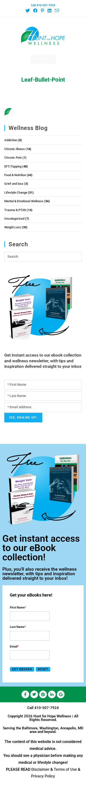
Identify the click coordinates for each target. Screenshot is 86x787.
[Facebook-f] (25, 694)
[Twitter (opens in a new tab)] (28, 10)
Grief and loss (13, 183)
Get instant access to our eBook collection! (41, 548)
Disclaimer (40, 769)
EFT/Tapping (13, 166)
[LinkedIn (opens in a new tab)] (49, 10)
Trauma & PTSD (15, 210)
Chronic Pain (13, 157)
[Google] (60, 694)
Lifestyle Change (15, 192)
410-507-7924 (46, 708)
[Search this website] (43, 256)
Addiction (10, 140)
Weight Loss (12, 227)
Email (14, 646)
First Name (18, 607)
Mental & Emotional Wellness (23, 201)
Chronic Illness (14, 149)
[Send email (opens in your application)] (56, 10)
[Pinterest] (43, 694)
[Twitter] (34, 694)
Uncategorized (14, 218)
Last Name (18, 627)
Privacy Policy (43, 776)
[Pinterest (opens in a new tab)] (42, 10)
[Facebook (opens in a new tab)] (35, 10)
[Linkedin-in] (52, 694)
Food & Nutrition (15, 175)
